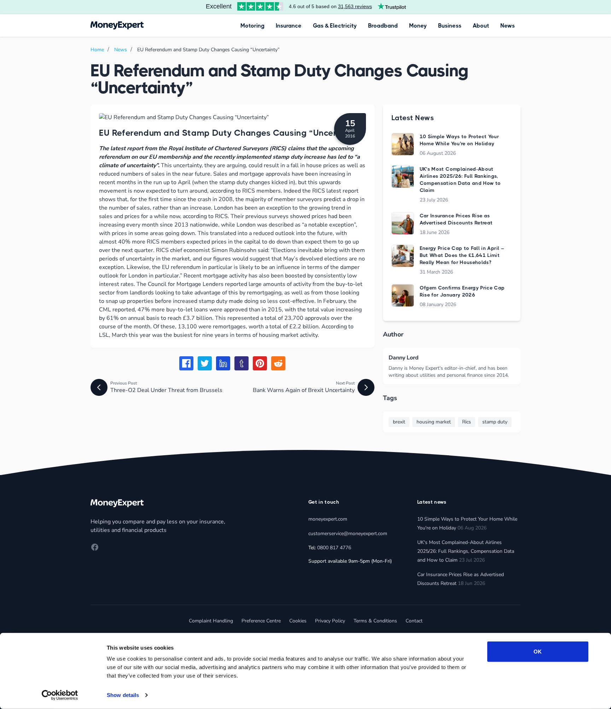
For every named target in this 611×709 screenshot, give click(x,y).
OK (538, 652)
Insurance (289, 25)
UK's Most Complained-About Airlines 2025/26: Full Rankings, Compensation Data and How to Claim (465, 551)
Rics (466, 421)
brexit (399, 421)
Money (418, 25)
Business (449, 25)
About (481, 25)
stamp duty (494, 421)
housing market (434, 421)
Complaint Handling (211, 620)
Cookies (298, 620)
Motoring (252, 25)
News (507, 25)
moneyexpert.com (327, 519)
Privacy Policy (330, 620)
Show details (123, 695)
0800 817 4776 (334, 547)
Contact (414, 620)
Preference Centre (261, 620)
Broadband (383, 25)
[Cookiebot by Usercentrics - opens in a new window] (60, 695)
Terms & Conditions (375, 620)
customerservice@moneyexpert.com (347, 533)
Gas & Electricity (335, 25)
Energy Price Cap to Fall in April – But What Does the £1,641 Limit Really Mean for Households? (462, 255)
